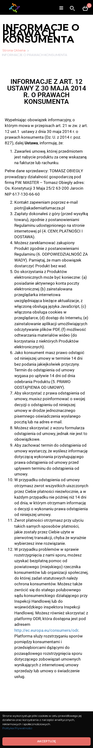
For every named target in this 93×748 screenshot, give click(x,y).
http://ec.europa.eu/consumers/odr (46, 630)
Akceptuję (46, 741)
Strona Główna (14, 50)
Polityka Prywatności (17, 728)
